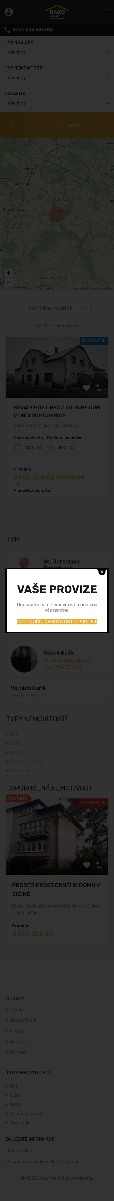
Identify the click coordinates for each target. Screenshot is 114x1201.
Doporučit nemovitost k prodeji (57, 621)
